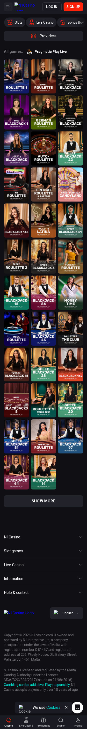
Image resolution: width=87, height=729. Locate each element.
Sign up (73, 7)
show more (43, 501)
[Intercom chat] (77, 707)
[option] (15, 22)
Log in (51, 7)
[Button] (8, 6)
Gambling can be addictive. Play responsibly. (37, 685)
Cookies (53, 707)
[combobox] (66, 613)
